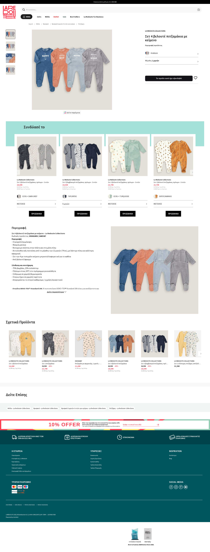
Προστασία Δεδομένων (19, 465)
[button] (23, 9)
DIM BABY (78, 361)
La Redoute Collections (155, 31)
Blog (170, 458)
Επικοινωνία (94, 455)
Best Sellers (75, 17)
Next (192, 172)
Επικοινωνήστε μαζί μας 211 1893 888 (105, 2)
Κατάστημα (172, 455)
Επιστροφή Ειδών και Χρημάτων (21, 471)
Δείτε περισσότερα (55, 292)
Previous (19, 174)
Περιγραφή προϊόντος (153, 45)
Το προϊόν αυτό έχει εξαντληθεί (169, 78)
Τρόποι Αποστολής (96, 465)
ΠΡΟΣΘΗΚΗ (36, 213)
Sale (64, 17)
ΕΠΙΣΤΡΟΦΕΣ (9, 505)
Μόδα (47, 17)
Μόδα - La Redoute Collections (19, 408)
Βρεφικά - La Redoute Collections (46, 408)
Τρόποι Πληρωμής (96, 468)
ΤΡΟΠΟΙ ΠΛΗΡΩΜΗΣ (42, 505)
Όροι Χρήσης (16, 462)
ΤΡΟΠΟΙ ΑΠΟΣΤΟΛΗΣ (29, 505)
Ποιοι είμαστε (16, 455)
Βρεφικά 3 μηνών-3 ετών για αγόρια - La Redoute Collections (83, 408)
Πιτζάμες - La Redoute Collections (121, 408)
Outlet (56, 17)
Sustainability (94, 462)
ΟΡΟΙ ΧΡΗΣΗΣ (18, 505)
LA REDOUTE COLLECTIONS (19, 361)
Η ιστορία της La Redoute (19, 458)
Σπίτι (39, 17)
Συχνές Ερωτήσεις (96, 458)
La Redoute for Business (94, 17)
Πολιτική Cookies (17, 468)
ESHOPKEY (15, 517)
